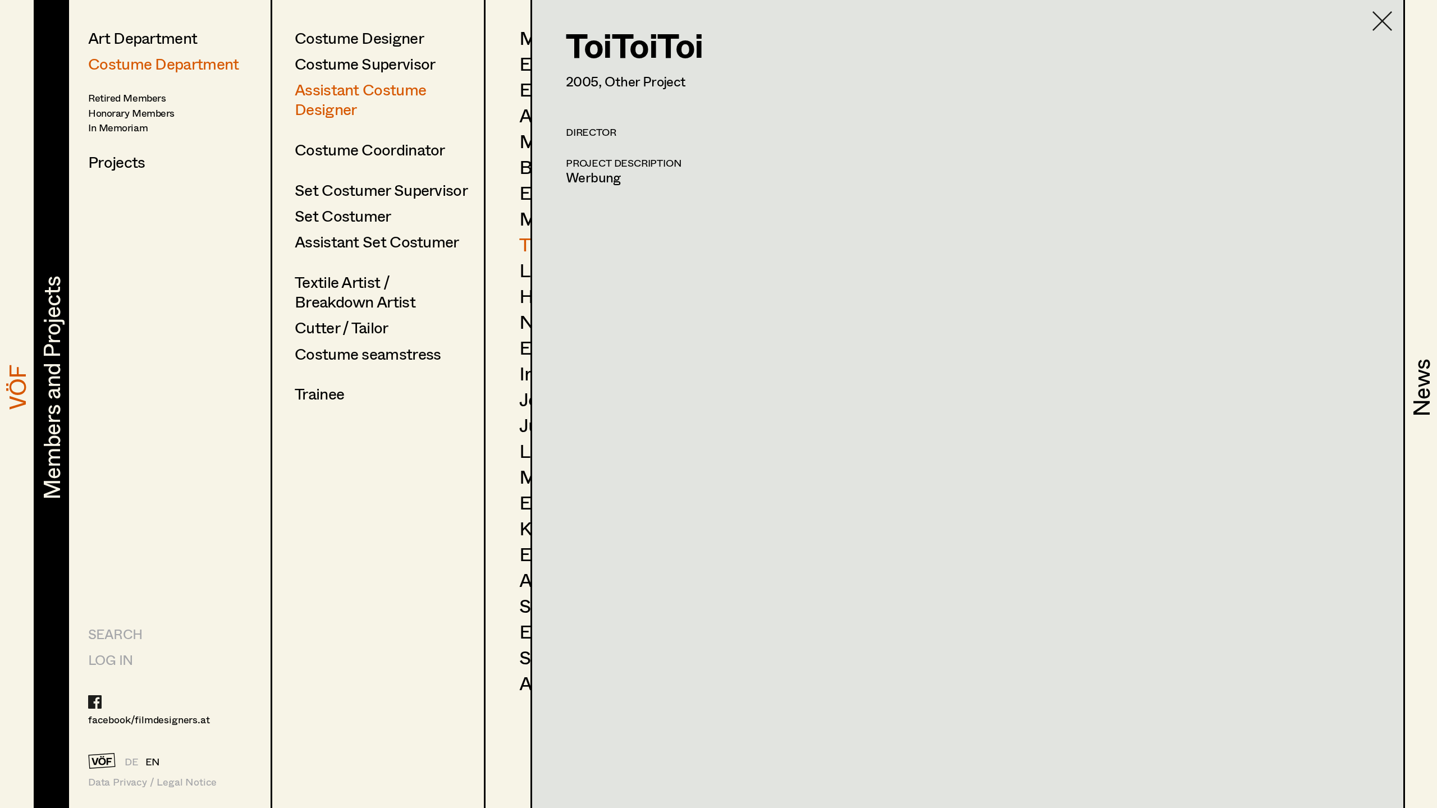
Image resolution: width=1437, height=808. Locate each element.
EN (153, 761)
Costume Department (163, 63)
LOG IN (110, 659)
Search (115, 633)
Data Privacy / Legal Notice (152, 781)
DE (132, 761)
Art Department (142, 37)
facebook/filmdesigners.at (149, 719)
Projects (116, 161)
